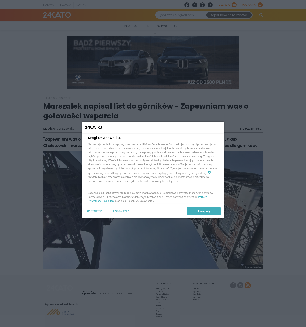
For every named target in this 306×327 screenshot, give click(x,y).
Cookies (109, 200)
